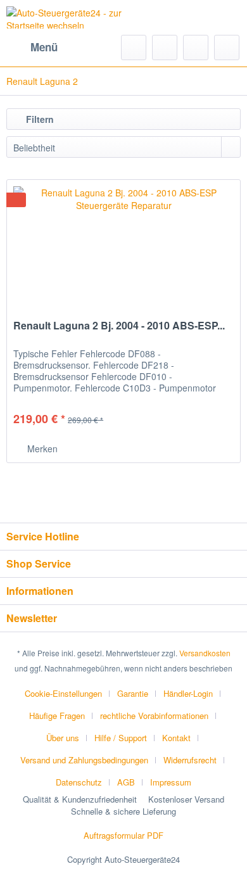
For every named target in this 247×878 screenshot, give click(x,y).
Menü (44, 46)
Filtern (38, 119)
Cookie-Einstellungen (63, 693)
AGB (126, 782)
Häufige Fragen (57, 715)
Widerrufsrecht (190, 760)
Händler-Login (188, 693)
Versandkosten (205, 652)
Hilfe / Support (120, 738)
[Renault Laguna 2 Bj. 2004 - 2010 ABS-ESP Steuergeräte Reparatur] (123, 243)
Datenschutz (79, 782)
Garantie (132, 693)
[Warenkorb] (226, 47)
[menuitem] (32, 47)
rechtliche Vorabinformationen (154, 715)
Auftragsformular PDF (123, 835)
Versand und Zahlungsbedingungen (84, 760)
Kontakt (176, 738)
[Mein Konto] (195, 47)
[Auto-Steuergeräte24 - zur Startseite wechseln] (65, 17)
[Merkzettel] (164, 47)
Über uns (62, 738)
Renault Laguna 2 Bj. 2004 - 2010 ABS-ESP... (119, 326)
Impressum (170, 782)
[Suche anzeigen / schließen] (133, 47)
